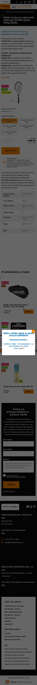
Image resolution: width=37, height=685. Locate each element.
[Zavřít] (33, 331)
